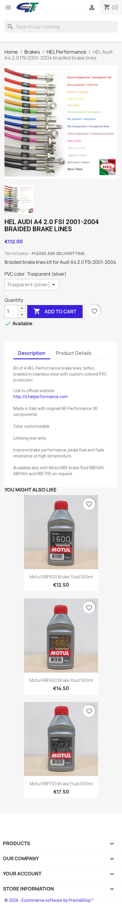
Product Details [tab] (74, 353)
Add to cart (54, 311)
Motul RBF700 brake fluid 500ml (61, 783)
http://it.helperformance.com (40, 396)
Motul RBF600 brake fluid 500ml (61, 577)
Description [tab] (31, 353)
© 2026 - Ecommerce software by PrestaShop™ (49, 900)
